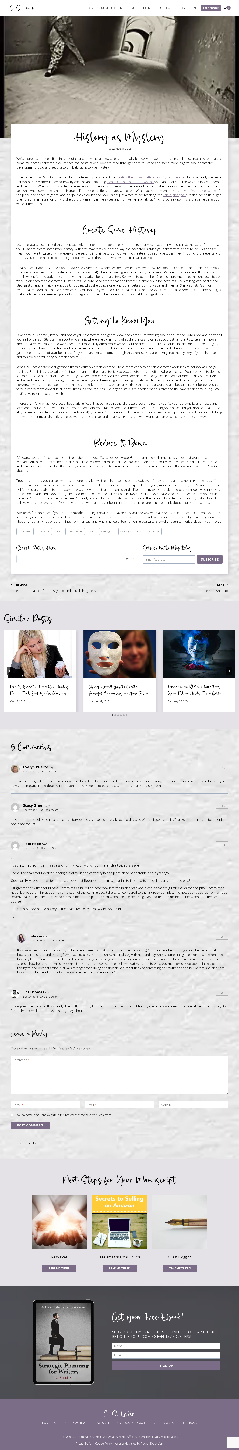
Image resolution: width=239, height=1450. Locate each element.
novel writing (75, 531)
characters (25, 531)
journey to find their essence (195, 190)
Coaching (117, 8)
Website (166, 1105)
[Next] (229, 671)
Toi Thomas (33, 992)
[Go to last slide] (10, 671)
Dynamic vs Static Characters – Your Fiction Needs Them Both (196, 690)
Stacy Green (34, 805)
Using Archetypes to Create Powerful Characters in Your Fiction (119, 690)
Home (91, 8)
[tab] (112, 715)
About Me (103, 8)
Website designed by (139, 1443)
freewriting (43, 531)
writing (91, 531)
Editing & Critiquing (139, 8)
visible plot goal (174, 195)
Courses (170, 8)
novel (59, 531)
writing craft (108, 531)
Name (17, 1105)
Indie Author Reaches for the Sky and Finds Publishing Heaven (55, 588)
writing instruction (131, 531)
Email (91, 1105)
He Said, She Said (216, 588)
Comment (20, 1060)
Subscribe (210, 559)
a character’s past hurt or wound (130, 182)
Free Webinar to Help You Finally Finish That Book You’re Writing (39, 690)
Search (129, 559)
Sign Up (166, 1365)
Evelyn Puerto (35, 766)
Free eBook (211, 8)
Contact (192, 8)
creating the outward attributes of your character (150, 177)
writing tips (153, 531)
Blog (181, 8)
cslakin (35, 936)
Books (158, 8)
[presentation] (40, 654)
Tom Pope (32, 843)
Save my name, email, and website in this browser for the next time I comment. (63, 1115)
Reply (222, 767)
